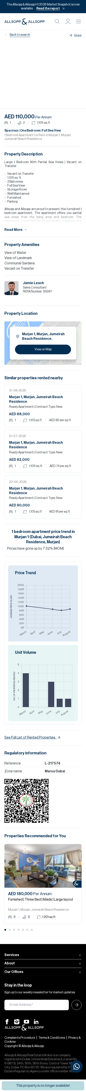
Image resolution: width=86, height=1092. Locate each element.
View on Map (43, 349)
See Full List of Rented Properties (29, 737)
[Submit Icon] (75, 1005)
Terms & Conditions (51, 1037)
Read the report (48, 8)
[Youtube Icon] (26, 1021)
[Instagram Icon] (16, 1021)
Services (11, 955)
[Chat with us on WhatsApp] (76, 1066)
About (9, 963)
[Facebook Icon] (7, 1021)
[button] (68, 21)
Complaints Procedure (19, 1037)
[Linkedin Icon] (36, 1021)
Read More (13, 230)
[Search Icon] (57, 21)
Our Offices (13, 972)
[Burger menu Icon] (78, 21)
